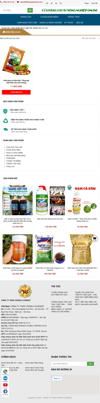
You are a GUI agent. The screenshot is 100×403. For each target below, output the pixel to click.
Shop (87, 3)
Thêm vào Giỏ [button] (16, 92)
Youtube (5, 388)
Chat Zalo (5, 381)
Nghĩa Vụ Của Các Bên (10, 368)
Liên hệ (79, 23)
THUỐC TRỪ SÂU (13, 164)
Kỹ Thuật (68, 23)
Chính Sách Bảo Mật (9, 370)
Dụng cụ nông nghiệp (51, 23)
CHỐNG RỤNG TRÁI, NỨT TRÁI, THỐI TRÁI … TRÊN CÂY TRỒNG (61, 304)
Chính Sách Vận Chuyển (34, 370)
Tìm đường (5, 374)
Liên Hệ (94, 3)
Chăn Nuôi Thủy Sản (27, 23)
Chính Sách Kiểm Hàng (34, 363)
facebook (5, 394)
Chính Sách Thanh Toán (34, 368)
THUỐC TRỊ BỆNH (13, 161)
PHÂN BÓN (10, 158)
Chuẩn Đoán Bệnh (49, 17)
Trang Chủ (25, 17)
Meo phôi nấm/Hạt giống (15, 155)
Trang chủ (5, 28)
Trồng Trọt (74, 17)
